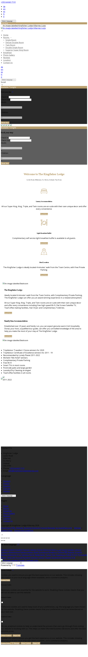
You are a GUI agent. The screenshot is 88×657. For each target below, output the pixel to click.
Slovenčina (66, 557)
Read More (44, 214)
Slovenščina (56, 557)
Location (7, 60)
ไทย (53, 555)
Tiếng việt (11, 557)
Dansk (40, 549)
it (3, 16)
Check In (4, 97)
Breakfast (7, 52)
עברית (19, 555)
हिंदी (65, 552)
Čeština (61, 552)
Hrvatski (78, 552)
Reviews (6, 57)
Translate (20, 565)
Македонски (14, 552)
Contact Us (8, 62)
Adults (3, 102)
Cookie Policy (6, 530)
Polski (3, 557)
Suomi (64, 549)
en (4, 9)
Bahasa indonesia (8, 555)
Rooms (6, 37)
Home (5, 35)
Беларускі (52, 552)
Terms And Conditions (23, 530)
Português (82, 555)
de (4, 6)
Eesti (54, 549)
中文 (73, 557)
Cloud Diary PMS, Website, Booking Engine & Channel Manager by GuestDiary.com (36, 528)
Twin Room (10, 45)
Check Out (5, 99)
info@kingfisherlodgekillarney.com (23, 471)
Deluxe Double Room (15, 42)
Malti (36, 552)
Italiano (6, 491)
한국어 (74, 555)
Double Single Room (14, 47)
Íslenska (25, 555)
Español (6, 486)
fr (4, 14)
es (4, 11)
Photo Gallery (9, 55)
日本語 (69, 555)
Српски (41, 557)
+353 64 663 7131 (8, 2)
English (6, 483)
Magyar (71, 552)
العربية (58, 549)
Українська (61, 555)
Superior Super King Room (17, 50)
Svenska (34, 557)
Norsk (31, 555)
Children (4, 112)
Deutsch (6, 481)
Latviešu (4, 552)
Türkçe (48, 555)
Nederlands (40, 555)
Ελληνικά (47, 549)
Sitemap (77, 528)
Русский (19, 557)
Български (43, 552)
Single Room (11, 40)
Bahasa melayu (26, 552)
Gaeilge (70, 549)
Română (26, 557)
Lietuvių (77, 549)
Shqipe (48, 557)
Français (6, 488)
